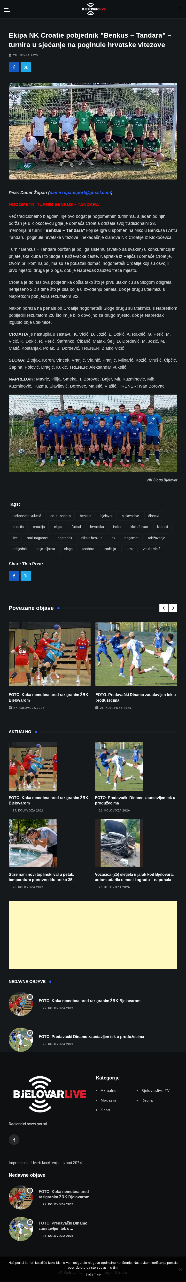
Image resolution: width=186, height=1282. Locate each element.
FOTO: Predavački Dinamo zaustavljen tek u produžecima (91, 1037)
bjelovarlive (130, 516)
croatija (39, 527)
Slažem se (93, 1274)
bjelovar (107, 516)
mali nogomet (37, 538)
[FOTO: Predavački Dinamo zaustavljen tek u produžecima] (119, 766)
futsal (76, 527)
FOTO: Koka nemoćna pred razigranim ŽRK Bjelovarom (89, 1001)
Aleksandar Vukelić (27, 516)
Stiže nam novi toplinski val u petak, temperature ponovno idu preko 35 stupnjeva (41, 879)
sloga (68, 549)
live (15, 538)
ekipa (58, 527)
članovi (153, 516)
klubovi (162, 527)
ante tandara (60, 516)
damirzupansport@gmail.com (80, 192)
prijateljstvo (46, 549)
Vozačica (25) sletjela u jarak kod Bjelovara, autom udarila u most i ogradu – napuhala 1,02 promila (134, 879)
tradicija (109, 549)
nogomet (131, 538)
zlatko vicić (151, 549)
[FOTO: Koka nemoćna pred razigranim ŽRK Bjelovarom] (33, 766)
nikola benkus (91, 538)
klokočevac (139, 527)
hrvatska (97, 527)
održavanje (156, 538)
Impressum (18, 1162)
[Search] (180, 8)
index (117, 527)
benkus (85, 516)
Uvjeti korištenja (45, 1162)
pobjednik (20, 549)
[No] (180, 1269)
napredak (65, 538)
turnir (129, 549)
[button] (163, 608)
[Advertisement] (93, 935)
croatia (18, 527)
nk (113, 538)
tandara (88, 549)
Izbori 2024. (72, 1162)
